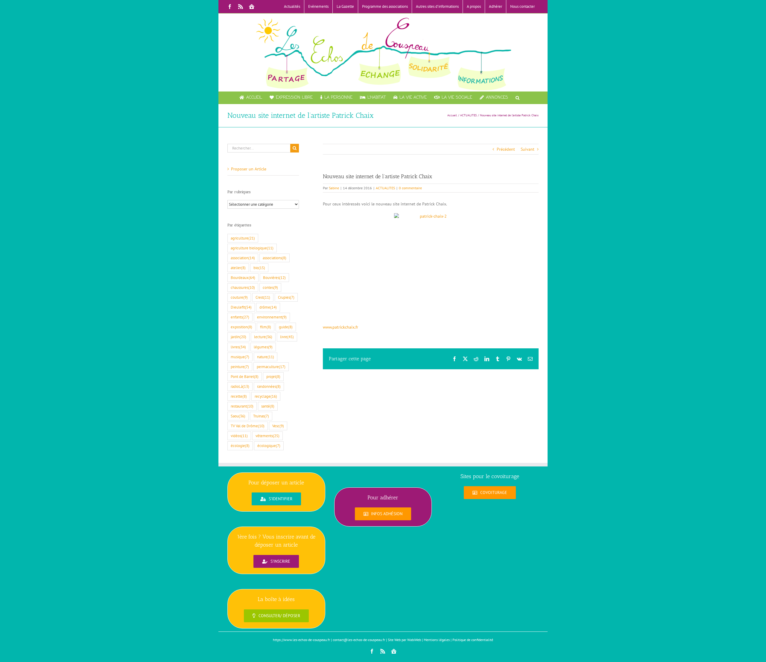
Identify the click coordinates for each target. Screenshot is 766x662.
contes (270, 287)
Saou (238, 416)
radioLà (240, 386)
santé (267, 406)
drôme (268, 307)
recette (239, 396)
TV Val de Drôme (248, 425)
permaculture (271, 366)
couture (239, 297)
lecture (263, 336)
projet (273, 376)
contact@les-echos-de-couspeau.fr (359, 639)
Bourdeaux (243, 277)
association (243, 257)
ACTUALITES (385, 188)
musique (240, 356)
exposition (241, 326)
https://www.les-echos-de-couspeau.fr (301, 639)
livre (287, 336)
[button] (517, 98)
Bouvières (274, 277)
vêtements (267, 435)
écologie (240, 445)
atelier (238, 267)
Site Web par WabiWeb (404, 639)
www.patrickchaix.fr (340, 327)
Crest (263, 297)
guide (286, 326)
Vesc (278, 425)
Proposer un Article (248, 169)
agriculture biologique (252, 247)
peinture (240, 366)
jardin (238, 336)
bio (259, 267)
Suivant (527, 149)
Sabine (334, 188)
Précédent (506, 149)
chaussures (243, 287)
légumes (263, 346)
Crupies (286, 297)
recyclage (266, 396)
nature (265, 356)
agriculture (243, 238)
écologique (268, 445)
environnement (272, 317)
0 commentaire (410, 188)
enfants (240, 317)
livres (238, 346)
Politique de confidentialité (472, 639)
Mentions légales (437, 639)
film (265, 326)
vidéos (239, 435)
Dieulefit (241, 307)
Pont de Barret (245, 376)
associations (274, 257)
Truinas (261, 416)
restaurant (242, 406)
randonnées (269, 386)
